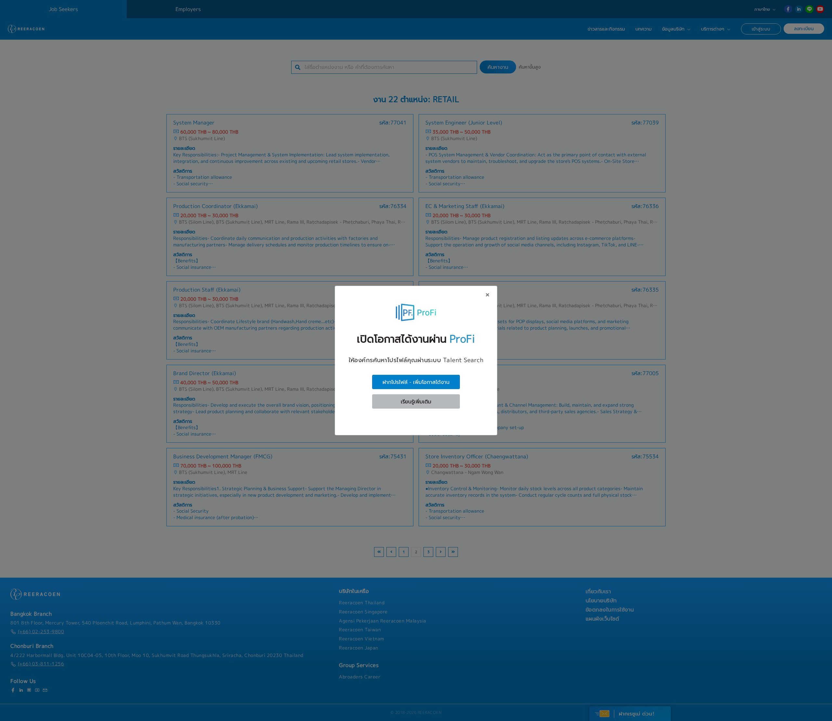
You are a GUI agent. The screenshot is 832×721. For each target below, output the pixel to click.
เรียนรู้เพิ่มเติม (416, 401)
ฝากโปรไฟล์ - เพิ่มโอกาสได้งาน (416, 382)
